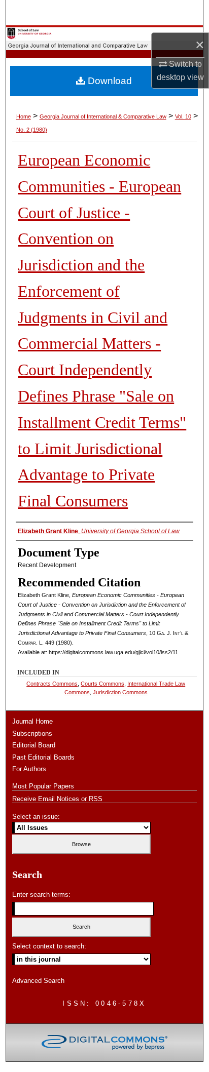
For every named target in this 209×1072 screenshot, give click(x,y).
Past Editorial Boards (43, 757)
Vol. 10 (183, 116)
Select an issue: (36, 816)
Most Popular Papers (43, 786)
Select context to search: (49, 946)
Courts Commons (102, 684)
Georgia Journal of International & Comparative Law (103, 116)
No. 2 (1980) (31, 130)
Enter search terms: (41, 894)
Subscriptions (32, 733)
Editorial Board (33, 745)
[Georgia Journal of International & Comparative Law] (104, 37)
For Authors (29, 769)
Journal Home (32, 721)
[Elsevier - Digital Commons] (104, 1042)
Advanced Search (38, 980)
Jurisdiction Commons (120, 692)
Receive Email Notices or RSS (57, 799)
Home (23, 116)
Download (108, 80)
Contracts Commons (52, 684)
